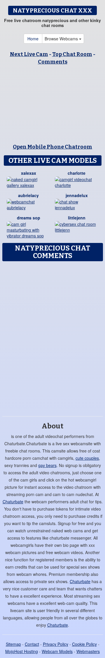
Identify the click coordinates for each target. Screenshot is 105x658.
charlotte (76, 173)
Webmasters (88, 651)
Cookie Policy (84, 644)
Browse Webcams (62, 39)
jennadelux (77, 195)
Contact (32, 644)
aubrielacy (28, 195)
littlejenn (76, 218)
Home (32, 39)
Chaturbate (13, 501)
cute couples (87, 458)
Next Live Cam (29, 54)
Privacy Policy (55, 644)
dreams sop (28, 218)
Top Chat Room (72, 54)
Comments (52, 62)
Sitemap (13, 644)
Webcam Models (57, 651)
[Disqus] (52, 336)
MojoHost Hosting (21, 651)
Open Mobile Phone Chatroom (52, 147)
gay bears (47, 465)
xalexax (28, 173)
